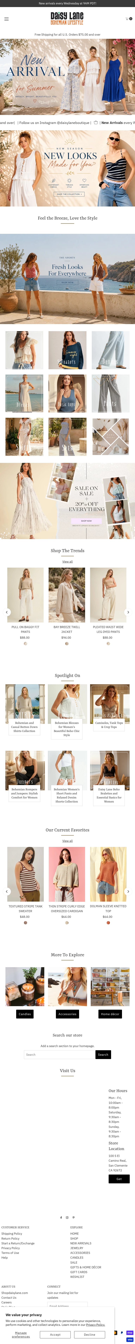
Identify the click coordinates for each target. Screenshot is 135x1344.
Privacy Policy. (95, 1325)
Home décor (110, 1014)
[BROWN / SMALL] (25, 923)
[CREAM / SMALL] (25, 643)
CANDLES (76, 1258)
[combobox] (67, 1054)
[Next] (128, 612)
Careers (6, 1302)
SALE (73, 1262)
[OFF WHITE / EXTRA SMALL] (67, 643)
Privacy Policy (10, 1248)
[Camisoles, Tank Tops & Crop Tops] (110, 704)
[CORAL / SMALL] (108, 923)
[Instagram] (67, 1217)
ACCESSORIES (80, 1253)
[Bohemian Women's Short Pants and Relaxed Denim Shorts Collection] (67, 770)
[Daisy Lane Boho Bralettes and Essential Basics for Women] (110, 770)
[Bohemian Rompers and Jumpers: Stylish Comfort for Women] (25, 770)
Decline (89, 1335)
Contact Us (8, 1298)
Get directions (119, 1180)
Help (4, 1258)
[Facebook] (61, 1217)
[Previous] (7, 612)
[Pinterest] (74, 1217)
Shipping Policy (11, 1234)
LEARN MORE (86, 35)
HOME (74, 1234)
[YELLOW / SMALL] (67, 923)
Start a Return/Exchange (17, 1243)
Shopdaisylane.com (14, 1293)
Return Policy (10, 1238)
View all (67, 562)
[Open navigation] (6, 18)
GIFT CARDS (78, 1272)
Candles (25, 1014)
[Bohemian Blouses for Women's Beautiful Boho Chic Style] (67, 704)
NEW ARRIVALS (80, 1243)
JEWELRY (76, 1248)
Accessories (67, 1014)
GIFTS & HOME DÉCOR (85, 1267)
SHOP (74, 1238)
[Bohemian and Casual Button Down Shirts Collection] (25, 704)
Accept (55, 1335)
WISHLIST (77, 1277)
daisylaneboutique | (45, 122)
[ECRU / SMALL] (108, 643)
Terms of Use (10, 1253)
